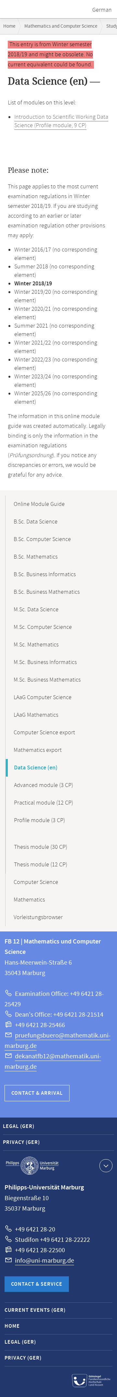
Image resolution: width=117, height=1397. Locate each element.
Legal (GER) (18, 1126)
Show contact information (105, 1165)
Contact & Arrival (37, 1093)
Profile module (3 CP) (39, 820)
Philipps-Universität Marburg (32, 1166)
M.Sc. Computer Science (43, 627)
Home (9, 26)
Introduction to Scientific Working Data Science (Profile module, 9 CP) (61, 121)
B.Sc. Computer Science (42, 539)
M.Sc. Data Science (36, 610)
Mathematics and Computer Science (60, 26)
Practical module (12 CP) (43, 803)
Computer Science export (44, 733)
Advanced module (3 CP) (43, 785)
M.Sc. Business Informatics (45, 662)
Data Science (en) (36, 768)
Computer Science (36, 882)
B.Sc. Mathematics (36, 557)
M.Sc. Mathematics (36, 645)
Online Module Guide (39, 504)
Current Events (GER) (35, 1310)
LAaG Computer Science (43, 697)
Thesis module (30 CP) (40, 847)
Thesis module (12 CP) (40, 865)
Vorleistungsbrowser (38, 917)
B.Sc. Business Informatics (45, 574)
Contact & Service (36, 1284)
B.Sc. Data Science (36, 522)
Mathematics (29, 900)
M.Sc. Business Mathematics (47, 680)
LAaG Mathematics (36, 715)
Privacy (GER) (21, 1142)
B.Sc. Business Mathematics (47, 592)
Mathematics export (38, 750)
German (102, 10)
